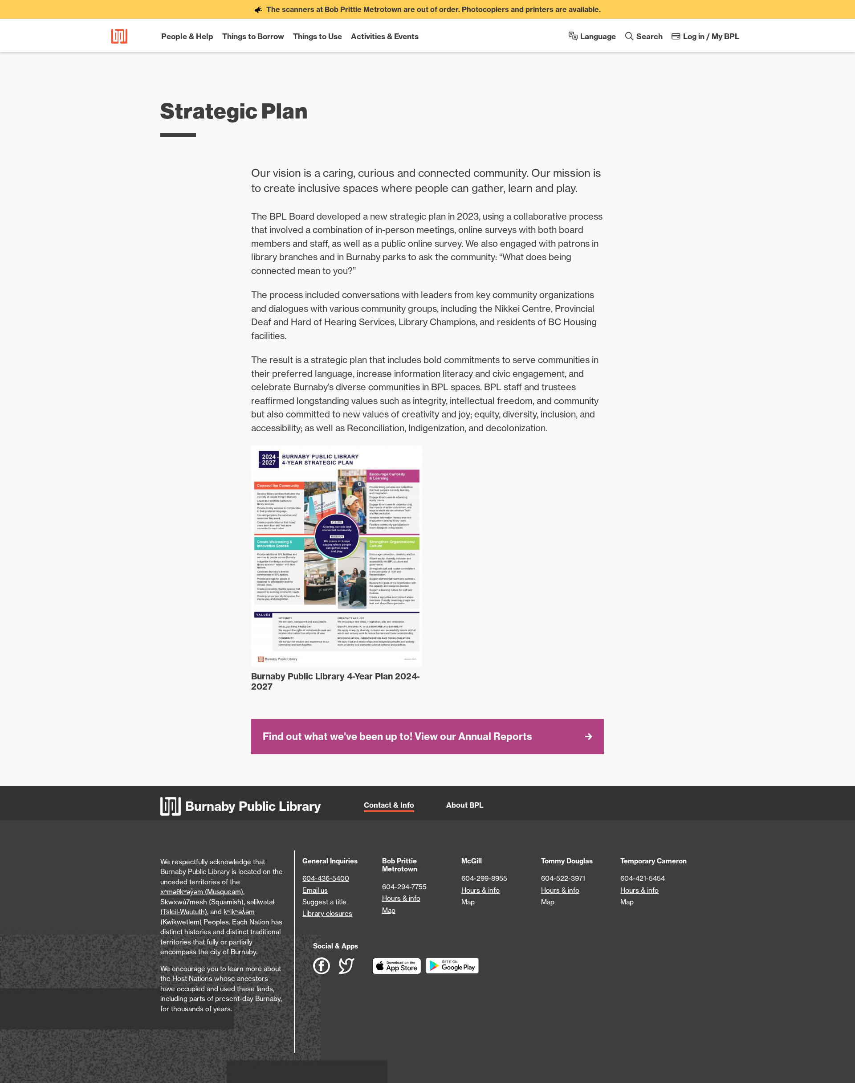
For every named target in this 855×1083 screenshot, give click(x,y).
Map (388, 910)
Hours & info (401, 898)
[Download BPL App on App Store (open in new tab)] (399, 966)
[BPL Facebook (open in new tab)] (326, 965)
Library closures (327, 913)
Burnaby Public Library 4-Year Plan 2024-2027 (335, 681)
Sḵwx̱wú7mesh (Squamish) (202, 902)
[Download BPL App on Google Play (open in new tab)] (452, 966)
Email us (315, 890)
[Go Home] (119, 36)
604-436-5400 (325, 878)
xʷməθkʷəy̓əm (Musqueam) (201, 891)
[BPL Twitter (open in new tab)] (355, 966)
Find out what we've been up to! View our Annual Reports (397, 736)
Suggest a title (324, 902)
